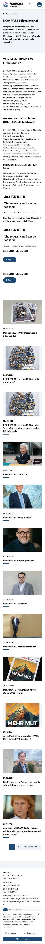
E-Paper (9, 260)
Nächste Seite (30, 846)
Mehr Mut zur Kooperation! (17, 517)
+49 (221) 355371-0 (11, 885)
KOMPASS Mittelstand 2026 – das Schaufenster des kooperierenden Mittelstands (21, 428)
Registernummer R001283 (27, 898)
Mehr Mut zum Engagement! (18, 560)
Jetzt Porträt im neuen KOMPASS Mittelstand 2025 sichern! (21, 737)
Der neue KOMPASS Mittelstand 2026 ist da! (20, 334)
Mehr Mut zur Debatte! (15, 474)
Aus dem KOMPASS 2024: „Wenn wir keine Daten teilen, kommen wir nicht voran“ (22, 831)
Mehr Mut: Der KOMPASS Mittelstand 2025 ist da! (20, 691)
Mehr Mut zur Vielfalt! (15, 603)
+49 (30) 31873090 (11, 879)
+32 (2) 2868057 (10, 892)
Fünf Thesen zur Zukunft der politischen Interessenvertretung (22, 783)
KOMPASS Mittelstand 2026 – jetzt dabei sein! (21, 380)
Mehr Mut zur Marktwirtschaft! (20, 646)
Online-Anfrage (16, 910)
